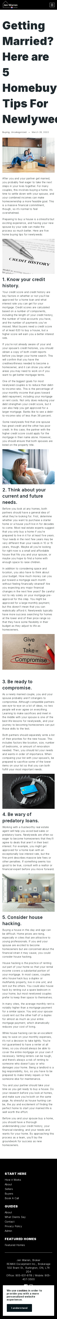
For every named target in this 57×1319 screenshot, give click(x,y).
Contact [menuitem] (9, 1221)
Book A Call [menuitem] (12, 1198)
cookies (22, 1290)
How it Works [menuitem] (13, 1179)
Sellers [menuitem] (9, 1189)
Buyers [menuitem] (9, 1193)
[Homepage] (10, 5)
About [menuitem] (8, 1184)
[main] (28, 584)
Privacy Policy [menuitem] (13, 1226)
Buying (6, 132)
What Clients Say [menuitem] (15, 1217)
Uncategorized (19, 132)
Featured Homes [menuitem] (15, 1245)
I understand (19, 1308)
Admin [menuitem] (8, 1230)
